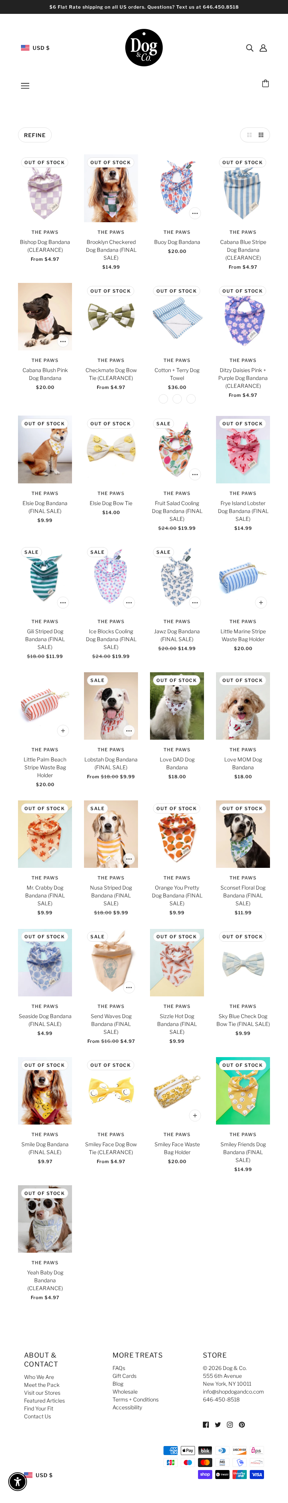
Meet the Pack (42, 1385)
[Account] (263, 47)
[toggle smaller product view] (262, 134)
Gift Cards (124, 1376)
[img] (249, 47)
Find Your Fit (38, 1408)
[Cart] (266, 84)
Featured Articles (44, 1400)
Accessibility (127, 1407)
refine (35, 135)
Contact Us (37, 1416)
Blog (117, 1383)
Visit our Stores (42, 1392)
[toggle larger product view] (247, 134)
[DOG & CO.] (144, 47)
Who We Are (39, 1377)
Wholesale (125, 1391)
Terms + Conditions (135, 1399)
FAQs (118, 1368)
